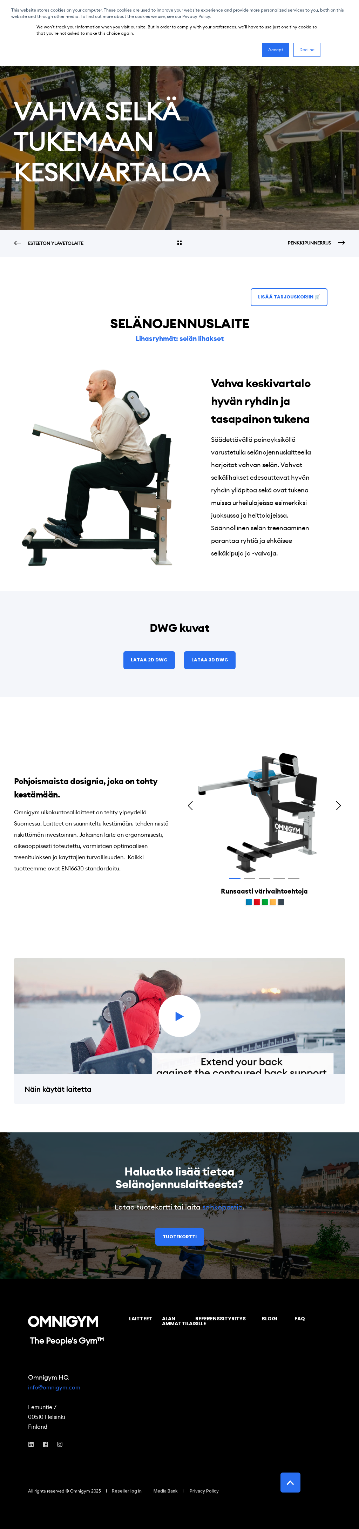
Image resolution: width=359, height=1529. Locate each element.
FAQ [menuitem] (299, 1319)
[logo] (63, 1321)
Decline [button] (306, 49)
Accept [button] (275, 49)
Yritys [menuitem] (237, 1319)
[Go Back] (179, 243)
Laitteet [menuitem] (141, 1319)
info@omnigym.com (54, 1387)
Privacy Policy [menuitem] (204, 1491)
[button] (235, 878)
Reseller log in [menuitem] (127, 1491)
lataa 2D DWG (149, 659)
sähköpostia (222, 1207)
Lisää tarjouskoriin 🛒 (289, 297)
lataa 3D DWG (209, 659)
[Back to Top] (290, 1483)
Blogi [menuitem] (269, 1319)
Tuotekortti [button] (180, 1236)
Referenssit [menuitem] (207, 1319)
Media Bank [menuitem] (166, 1491)
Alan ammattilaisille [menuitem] (174, 1321)
